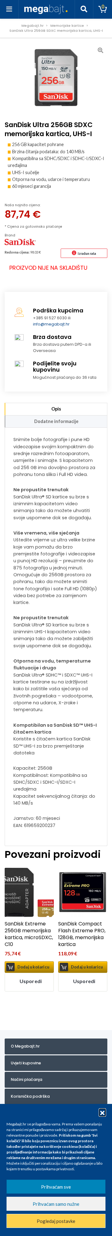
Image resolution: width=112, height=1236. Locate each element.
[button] (102, 1112)
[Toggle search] (84, 9)
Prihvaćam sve (56, 1187)
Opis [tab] (56, 408)
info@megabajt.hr (51, 324)
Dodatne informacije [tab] (56, 421)
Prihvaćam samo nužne (56, 1204)
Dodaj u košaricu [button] (33, 967)
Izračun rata (87, 253)
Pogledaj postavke (56, 1221)
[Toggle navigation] (9, 9)
